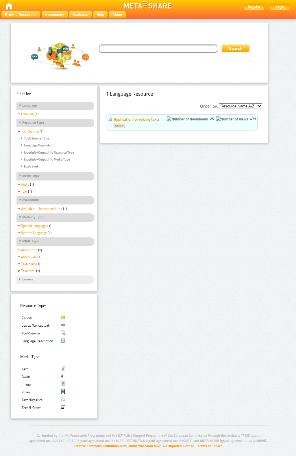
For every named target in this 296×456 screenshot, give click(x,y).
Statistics (80, 15)
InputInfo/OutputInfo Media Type (47, 159)
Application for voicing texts (137, 119)
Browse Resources (21, 15)
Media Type (31, 176)
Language (29, 105)
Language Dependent (38, 145)
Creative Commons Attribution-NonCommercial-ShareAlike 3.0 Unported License (134, 446)
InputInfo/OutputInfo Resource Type (49, 153)
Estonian (27, 114)
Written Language (34, 233)
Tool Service (30, 131)
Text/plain (28, 264)
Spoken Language (34, 226)
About (117, 15)
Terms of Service (210, 446)
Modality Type (32, 217)
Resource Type (33, 122)
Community (54, 15)
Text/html (28, 271)
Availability (30, 200)
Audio (25, 185)
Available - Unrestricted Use (41, 209)
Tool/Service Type (36, 138)
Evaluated (31, 166)
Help (100, 15)
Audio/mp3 (29, 250)
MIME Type (30, 241)
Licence (27, 279)
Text (24, 191)
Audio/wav (29, 257)
